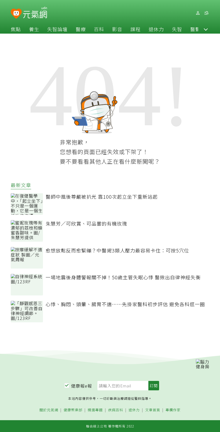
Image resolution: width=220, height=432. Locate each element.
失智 (177, 29)
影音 (117, 29)
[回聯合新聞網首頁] (16, 14)
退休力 (156, 29)
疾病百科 (115, 410)
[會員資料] (198, 13)
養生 (34, 29)
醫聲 (195, 29)
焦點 (16, 29)
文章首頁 (152, 410)
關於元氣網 (48, 410)
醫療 (81, 29)
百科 (99, 29)
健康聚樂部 (73, 410)
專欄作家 (173, 410)
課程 (135, 29)
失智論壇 (57, 29)
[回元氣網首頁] (35, 13)
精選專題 (95, 410)
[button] (206, 29)
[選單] (206, 13)
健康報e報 (81, 385)
